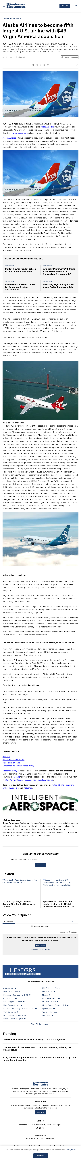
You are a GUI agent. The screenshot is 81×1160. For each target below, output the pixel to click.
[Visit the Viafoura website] (72, 932)
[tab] (9, 922)
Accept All (40, 1155)
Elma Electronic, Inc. (11, 1005)
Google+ (14, 788)
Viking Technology (49, 1012)
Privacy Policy (48, 1146)
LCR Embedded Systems (52, 988)
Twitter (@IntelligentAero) (62, 785)
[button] (4, 6)
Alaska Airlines (9, 138)
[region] (40, 927)
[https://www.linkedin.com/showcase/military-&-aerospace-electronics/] (40, 1128)
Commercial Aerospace (12, 18)
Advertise (24, 1146)
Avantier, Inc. (8, 988)
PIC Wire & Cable (49, 1002)
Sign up (17, 777)
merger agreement (19, 133)
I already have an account (41, 949)
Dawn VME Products (11, 991)
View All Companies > (40, 1024)
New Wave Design (49, 998)
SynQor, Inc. (47, 1008)
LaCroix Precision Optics (13, 1019)
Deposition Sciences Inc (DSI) (15, 995)
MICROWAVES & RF (32, 1138)
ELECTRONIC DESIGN (48, 1138)
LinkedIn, (7, 788)
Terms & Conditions (60, 1146)
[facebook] (33, 65)
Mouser (45, 995)
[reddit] (44, 65)
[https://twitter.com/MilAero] (43, 1128)
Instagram (27, 788)
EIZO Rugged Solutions (12, 1002)
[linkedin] (37, 65)
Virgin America (47, 127)
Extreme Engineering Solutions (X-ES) (18, 1008)
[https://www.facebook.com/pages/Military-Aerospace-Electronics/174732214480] (37, 1128)
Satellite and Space (11, 763)
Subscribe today (10, 771)
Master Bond (47, 991)
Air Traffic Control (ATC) (13, 760)
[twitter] (40, 65)
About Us (17, 1146)
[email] (48, 65)
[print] (77, 65)
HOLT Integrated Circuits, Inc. (15, 1015)
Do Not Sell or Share (35, 1146)
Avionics (6, 756)
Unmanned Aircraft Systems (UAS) (18, 766)
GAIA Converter (9, 1012)
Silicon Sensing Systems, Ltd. (54, 1005)
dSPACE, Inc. (8, 998)
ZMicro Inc (46, 1015)
